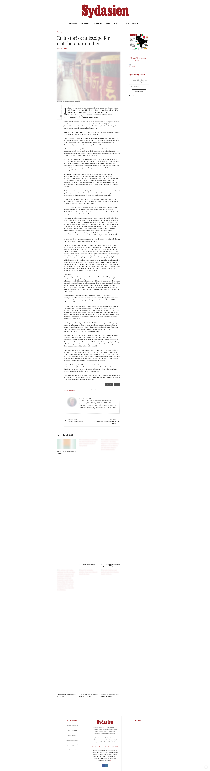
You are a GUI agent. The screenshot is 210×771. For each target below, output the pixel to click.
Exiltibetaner (87, 389)
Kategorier (85, 23)
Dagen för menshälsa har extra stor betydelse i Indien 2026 (88, 695)
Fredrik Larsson (62, 48)
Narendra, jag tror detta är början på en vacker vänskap (110, 695)
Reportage (60, 32)
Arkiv (108, 23)
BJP (70, 389)
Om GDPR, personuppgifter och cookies (72, 745)
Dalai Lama (74, 389)
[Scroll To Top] (206, 767)
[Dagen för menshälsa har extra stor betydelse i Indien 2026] (88, 630)
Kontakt (117, 23)
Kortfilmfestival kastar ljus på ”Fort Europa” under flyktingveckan (110, 565)
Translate (135, 23)
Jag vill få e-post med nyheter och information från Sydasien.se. (140, 96)
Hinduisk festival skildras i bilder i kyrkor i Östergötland (88, 565)
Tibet (73, 390)
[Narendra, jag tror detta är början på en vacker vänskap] (110, 630)
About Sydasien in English (72, 749)
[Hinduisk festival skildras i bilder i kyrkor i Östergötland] (88, 500)
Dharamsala (80, 389)
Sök (127, 23)
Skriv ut (109, 384)
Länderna (73, 23)
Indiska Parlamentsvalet (102, 389)
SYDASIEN (115, 746)
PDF (117, 384)
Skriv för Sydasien (72, 730)
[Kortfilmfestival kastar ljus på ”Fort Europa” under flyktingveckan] (110, 500)
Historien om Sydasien (72, 725)
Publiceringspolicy (72, 735)
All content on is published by (102, 746)
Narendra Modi (68, 390)
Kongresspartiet (114, 389)
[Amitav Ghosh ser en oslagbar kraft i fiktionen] (66, 444)
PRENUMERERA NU (139, 91)
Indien (93, 389)
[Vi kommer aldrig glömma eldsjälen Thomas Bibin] (66, 630)
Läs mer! (132, 66)
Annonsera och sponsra (72, 740)
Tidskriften (97, 23)
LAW (111, 760)
